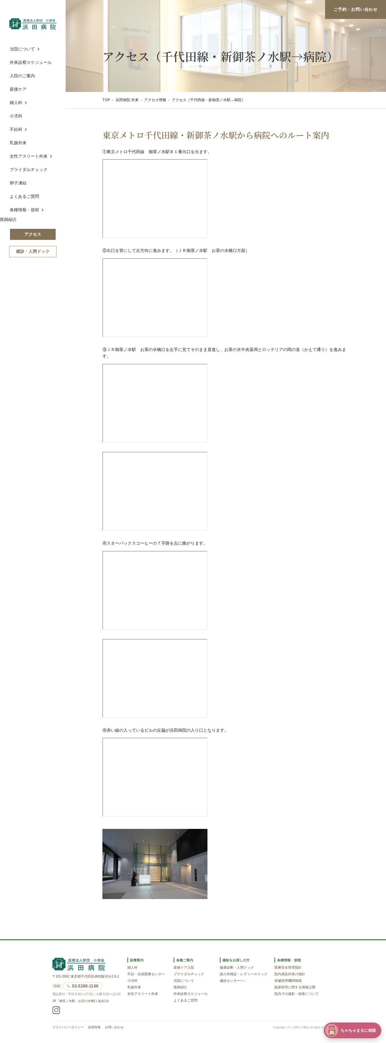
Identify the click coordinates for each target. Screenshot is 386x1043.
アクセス (32, 234)
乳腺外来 (18, 143)
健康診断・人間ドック (237, 967)
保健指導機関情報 (288, 981)
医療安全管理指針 (288, 967)
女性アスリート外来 (29, 156)
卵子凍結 (18, 183)
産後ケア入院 (184, 967)
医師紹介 (8, 219)
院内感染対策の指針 (289, 974)
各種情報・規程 (24, 210)
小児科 (16, 116)
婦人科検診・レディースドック (244, 974)
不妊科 (16, 129)
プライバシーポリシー (68, 1027)
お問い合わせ (114, 1027)
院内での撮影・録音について (296, 994)
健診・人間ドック (33, 251)
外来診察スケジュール (31, 62)
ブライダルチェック (29, 169)
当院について (22, 49)
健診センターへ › (233, 981)
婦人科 (16, 102)
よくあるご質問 (24, 196)
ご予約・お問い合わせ (355, 9)
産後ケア (18, 89)
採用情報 (94, 1027)
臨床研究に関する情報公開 (294, 987)
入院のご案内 (22, 76)
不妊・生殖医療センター (146, 974)
